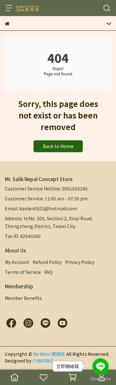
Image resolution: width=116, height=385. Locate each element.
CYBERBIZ (43, 360)
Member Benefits (23, 298)
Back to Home (58, 146)
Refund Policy (47, 262)
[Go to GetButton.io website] (100, 379)
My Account (17, 262)
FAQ (48, 272)
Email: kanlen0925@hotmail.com (41, 208)
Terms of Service (23, 272)
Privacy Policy (79, 262)
